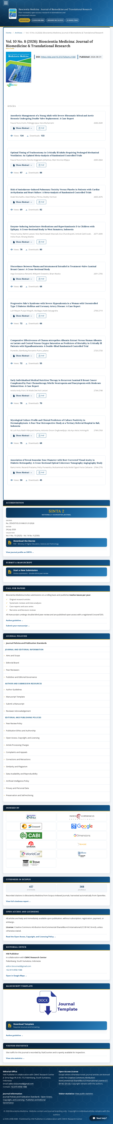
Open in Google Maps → (16, 975)
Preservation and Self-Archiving (19, 795)
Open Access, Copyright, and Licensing (22, 737)
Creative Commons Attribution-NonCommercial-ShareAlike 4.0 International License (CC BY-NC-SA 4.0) (83, 1080)
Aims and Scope (13, 655)
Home (8, 32)
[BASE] (82, 844)
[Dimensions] (82, 835)
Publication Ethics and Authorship (21, 730)
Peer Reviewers (12, 670)
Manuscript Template (15, 696)
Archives (18, 32)
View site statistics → (15, 1058)
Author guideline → (14, 620)
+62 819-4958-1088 (14, 970)
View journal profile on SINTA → (20, 552)
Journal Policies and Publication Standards (21, 1096)
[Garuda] (31, 844)
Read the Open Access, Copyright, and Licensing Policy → (31, 936)
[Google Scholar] (82, 826)
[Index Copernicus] (82, 817)
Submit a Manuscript (15, 703)
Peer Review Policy (14, 723)
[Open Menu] (6, 3)
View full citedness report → (18, 901)
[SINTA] (31, 817)
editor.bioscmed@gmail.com (18, 966)
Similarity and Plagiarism (16, 766)
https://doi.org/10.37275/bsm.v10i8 (58, 56)
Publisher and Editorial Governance (21, 677)
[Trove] (31, 863)
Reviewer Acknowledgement (18, 711)
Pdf (42, 128)
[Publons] (82, 854)
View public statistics (84, 1093)
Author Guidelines (14, 689)
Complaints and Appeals (16, 752)
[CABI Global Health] (31, 835)
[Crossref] (31, 826)
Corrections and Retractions (18, 759)
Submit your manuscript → (18, 625)
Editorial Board (12, 662)
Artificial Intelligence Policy (17, 781)
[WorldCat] (31, 854)
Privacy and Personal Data (17, 788)
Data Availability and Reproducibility (22, 773)
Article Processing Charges (17, 745)
